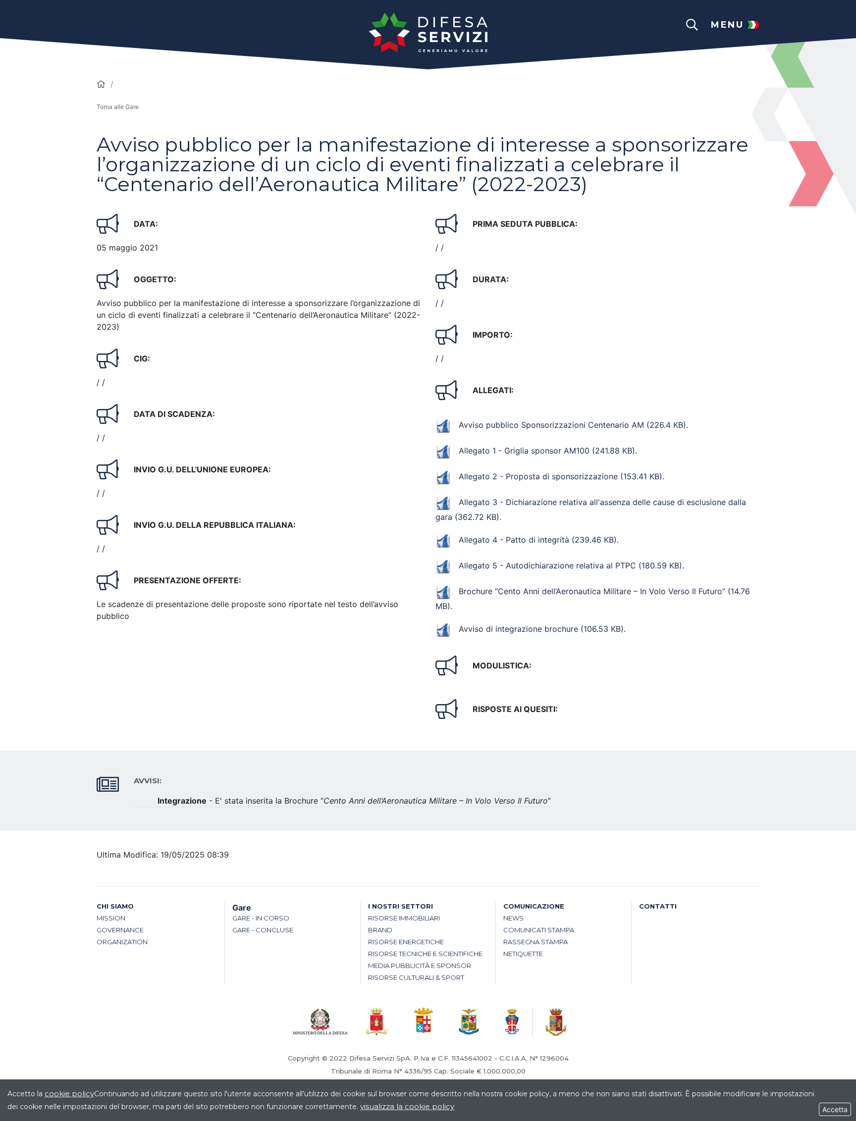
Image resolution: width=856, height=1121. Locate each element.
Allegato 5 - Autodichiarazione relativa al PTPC (570, 565)
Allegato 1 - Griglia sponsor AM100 (547, 451)
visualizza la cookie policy (407, 1106)
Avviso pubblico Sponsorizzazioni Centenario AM (572, 425)
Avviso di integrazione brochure (541, 629)
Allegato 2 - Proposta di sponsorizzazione (560, 476)
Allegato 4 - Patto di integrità (538, 540)
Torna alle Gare (118, 106)
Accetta (835, 1109)
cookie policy (69, 1093)
